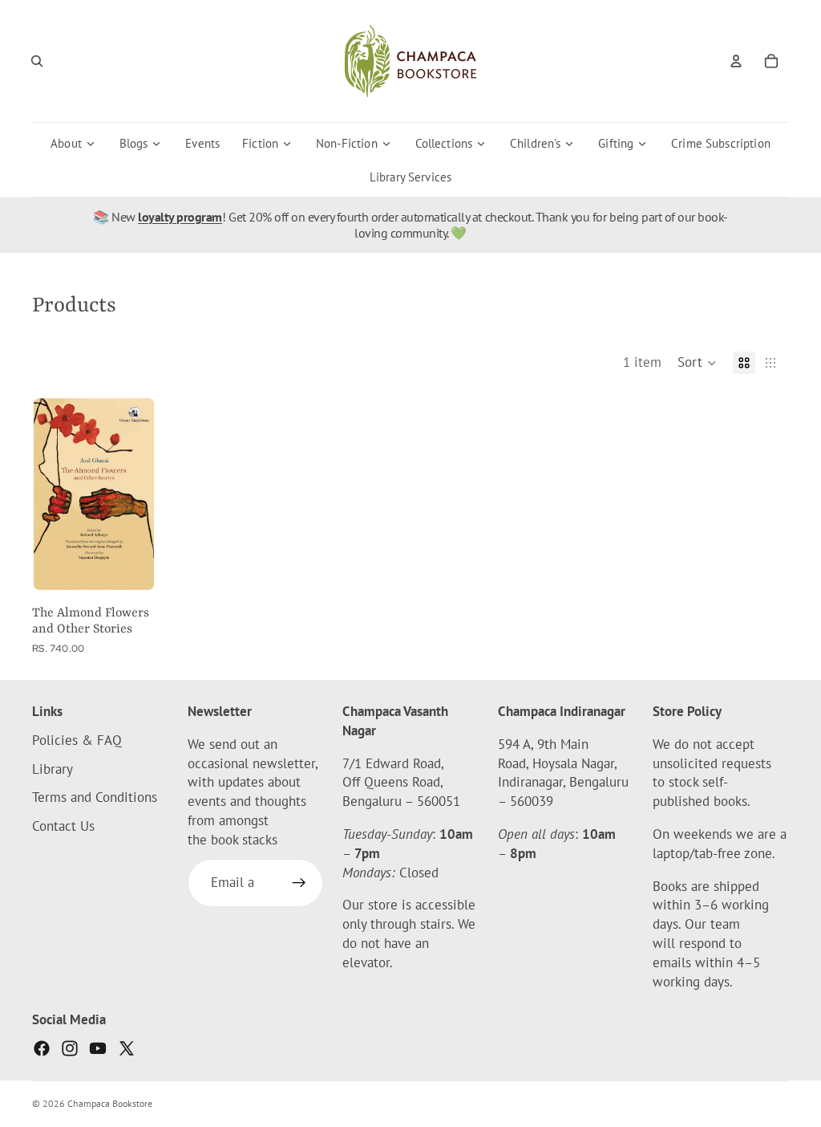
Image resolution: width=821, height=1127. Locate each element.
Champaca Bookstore (109, 1103)
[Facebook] (41, 1048)
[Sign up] (299, 883)
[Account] (736, 61)
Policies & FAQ (77, 740)
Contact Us (63, 826)
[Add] (142, 566)
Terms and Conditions (94, 797)
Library (52, 768)
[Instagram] (69, 1048)
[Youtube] (97, 1048)
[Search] (37, 61)
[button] (697, 362)
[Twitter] (126, 1048)
